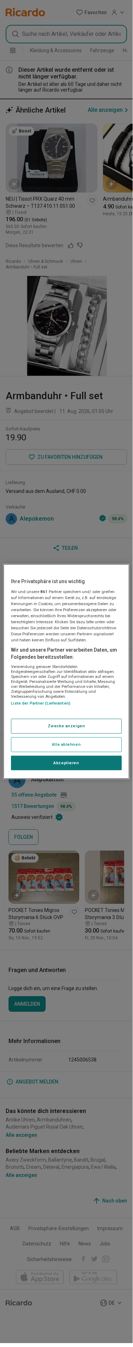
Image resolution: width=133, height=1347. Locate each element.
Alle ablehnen (66, 744)
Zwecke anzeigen (66, 725)
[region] (66, 671)
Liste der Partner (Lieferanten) (40, 703)
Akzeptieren (66, 762)
